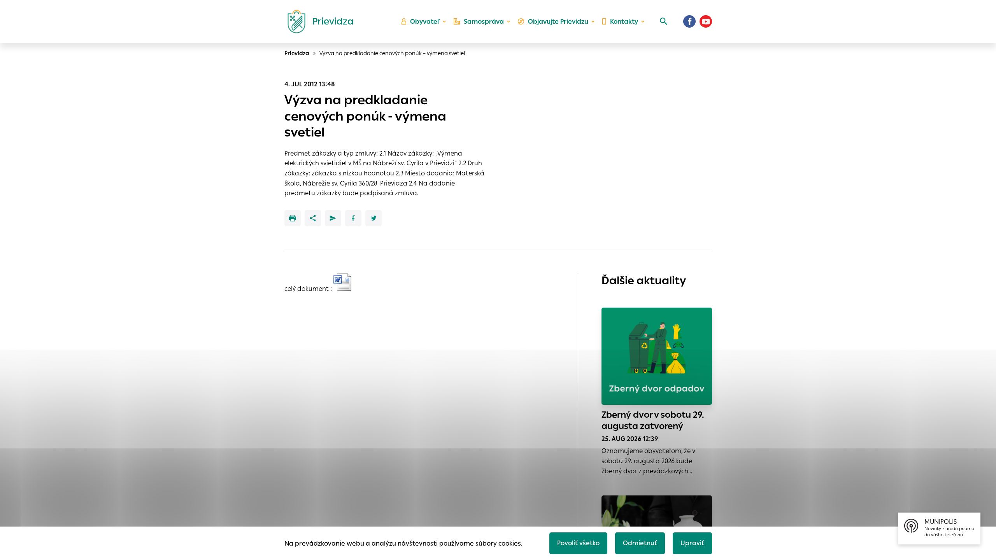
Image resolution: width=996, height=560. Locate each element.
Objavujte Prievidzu (558, 22)
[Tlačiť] (292, 218)
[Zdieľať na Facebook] (353, 218)
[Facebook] (689, 21)
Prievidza (296, 53)
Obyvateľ (425, 22)
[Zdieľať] (313, 218)
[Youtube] (706, 21)
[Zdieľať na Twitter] (373, 218)
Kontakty (624, 22)
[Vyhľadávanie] (663, 21)
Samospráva (484, 22)
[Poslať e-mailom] (333, 218)
